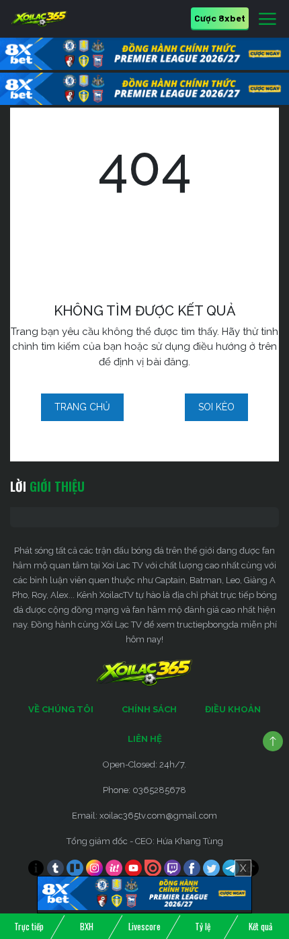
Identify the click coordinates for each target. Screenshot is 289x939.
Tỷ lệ (202, 926)
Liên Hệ (145, 739)
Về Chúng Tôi (60, 709)
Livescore (144, 926)
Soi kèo (216, 407)
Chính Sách (149, 709)
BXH (86, 926)
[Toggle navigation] (267, 19)
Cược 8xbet (219, 18)
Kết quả (260, 926)
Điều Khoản (233, 709)
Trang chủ (82, 407)
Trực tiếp (29, 926)
